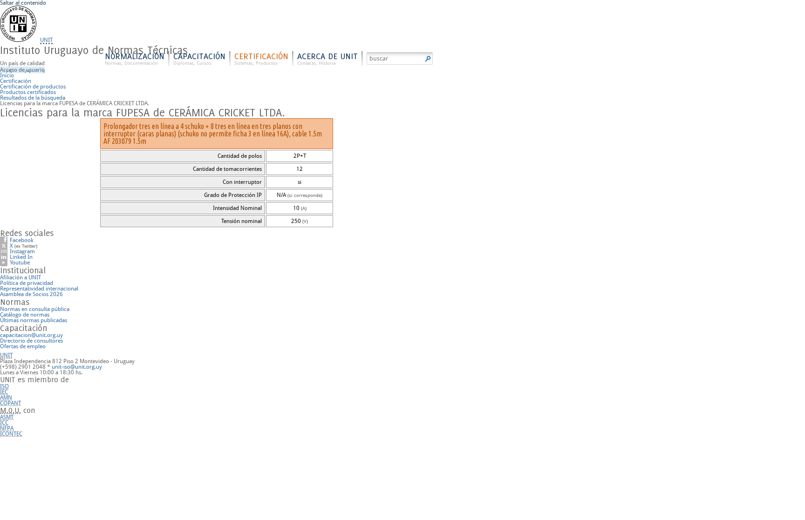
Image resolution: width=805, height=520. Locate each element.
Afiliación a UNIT (20, 277)
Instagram (22, 251)
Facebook (22, 240)
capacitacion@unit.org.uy (31, 335)
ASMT (7, 417)
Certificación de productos (33, 86)
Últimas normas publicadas (33, 320)
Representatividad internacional (39, 288)
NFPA (7, 428)
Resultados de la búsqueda (32, 98)
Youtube (20, 262)
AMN (6, 397)
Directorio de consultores (31, 341)
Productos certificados (28, 92)
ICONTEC (11, 434)
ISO (4, 386)
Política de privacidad (26, 283)
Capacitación (199, 58)
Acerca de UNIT (327, 58)
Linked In (21, 257)
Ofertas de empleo (23, 346)
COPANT (10, 403)
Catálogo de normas (24, 314)
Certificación (261, 58)
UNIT (46, 40)
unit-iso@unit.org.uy (77, 367)
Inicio (7, 75)
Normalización (134, 58)
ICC (4, 422)
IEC (4, 392)
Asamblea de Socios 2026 (31, 294)
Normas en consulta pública (34, 309)
